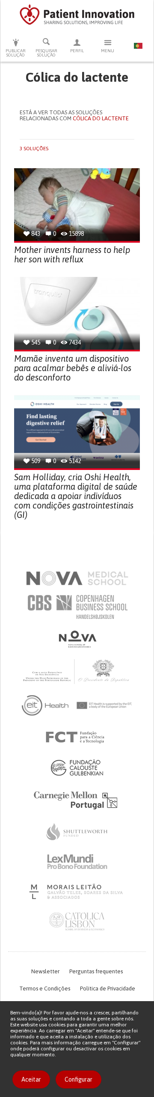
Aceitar (31, 1079)
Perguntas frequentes (96, 971)
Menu (107, 50)
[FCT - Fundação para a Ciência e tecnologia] (77, 737)
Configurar (78, 1079)
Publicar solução (16, 52)
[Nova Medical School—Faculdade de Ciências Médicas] (77, 578)
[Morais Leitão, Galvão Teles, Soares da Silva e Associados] (77, 891)
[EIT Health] (77, 705)
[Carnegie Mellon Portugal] (77, 799)
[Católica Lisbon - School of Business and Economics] (77, 921)
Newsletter (45, 971)
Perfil (77, 50)
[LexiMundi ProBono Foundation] (77, 861)
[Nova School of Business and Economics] (77, 639)
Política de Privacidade (107, 988)
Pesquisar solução (46, 52)
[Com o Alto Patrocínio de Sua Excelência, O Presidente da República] (77, 671)
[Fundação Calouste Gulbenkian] (77, 767)
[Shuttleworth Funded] (77, 831)
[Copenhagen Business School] (77, 607)
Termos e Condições (44, 988)
